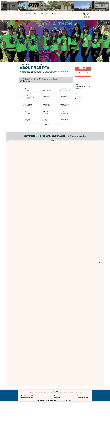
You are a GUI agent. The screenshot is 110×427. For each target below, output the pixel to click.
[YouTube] (85, 16)
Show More (46, 124)
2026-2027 (78, 84)
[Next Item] (99, 263)
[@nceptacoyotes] (68, 136)
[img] (27, 89)
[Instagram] (89, 16)
